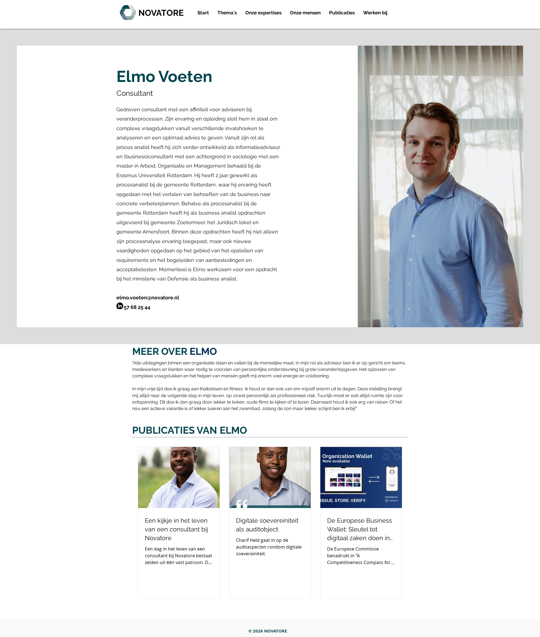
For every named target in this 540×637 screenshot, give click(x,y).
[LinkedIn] (119, 305)
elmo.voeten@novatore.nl (147, 297)
